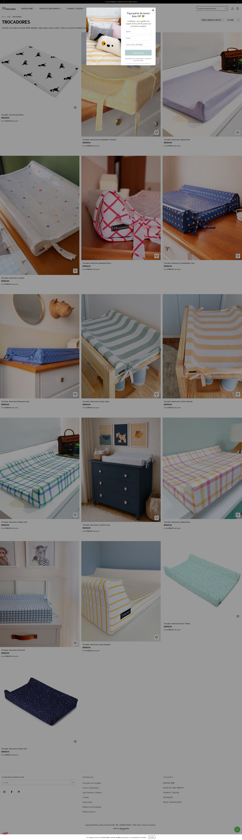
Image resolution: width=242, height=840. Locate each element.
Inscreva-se (138, 52)
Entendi (152, 837)
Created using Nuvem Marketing (138, 63)
